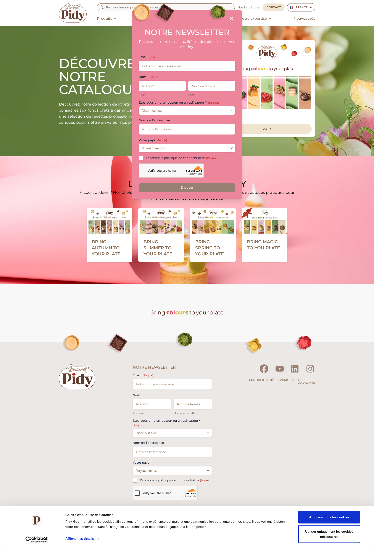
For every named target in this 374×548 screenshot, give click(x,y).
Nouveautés (304, 18)
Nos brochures (248, 7)
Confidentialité (261, 379)
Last (191, 94)
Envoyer (187, 187)
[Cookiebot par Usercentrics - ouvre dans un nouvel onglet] (37, 539)
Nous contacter (306, 381)
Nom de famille (185, 413)
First (142, 94)
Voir (267, 129)
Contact (274, 7)
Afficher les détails (79, 538)
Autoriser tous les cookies (329, 517)
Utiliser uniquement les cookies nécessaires (329, 533)
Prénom (138, 413)
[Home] (73, 13)
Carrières (286, 379)
